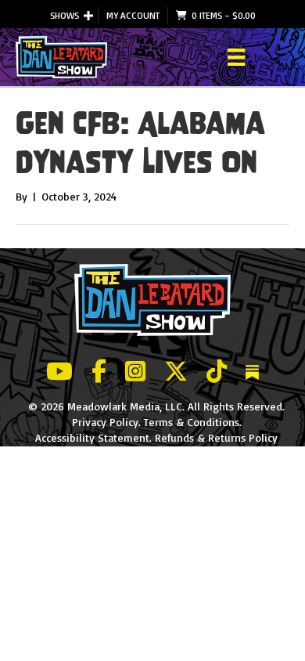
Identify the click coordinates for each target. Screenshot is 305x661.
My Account (133, 15)
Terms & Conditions (191, 421)
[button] (88, 15)
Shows (64, 15)
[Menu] (236, 57)
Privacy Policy (105, 421)
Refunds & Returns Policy (216, 437)
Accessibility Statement (92, 437)
